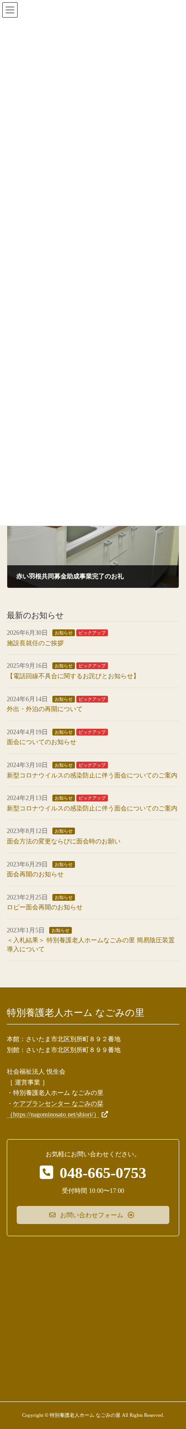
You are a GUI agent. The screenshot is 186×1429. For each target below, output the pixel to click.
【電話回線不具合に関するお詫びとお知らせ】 (73, 676)
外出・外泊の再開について (45, 709)
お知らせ (64, 633)
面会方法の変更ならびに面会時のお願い (64, 841)
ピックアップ (92, 633)
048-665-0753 (103, 1172)
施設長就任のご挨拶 (35, 643)
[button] (93, 1215)
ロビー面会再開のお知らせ (45, 907)
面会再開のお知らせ (35, 874)
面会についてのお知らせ (41, 742)
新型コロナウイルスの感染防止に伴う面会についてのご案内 (92, 775)
